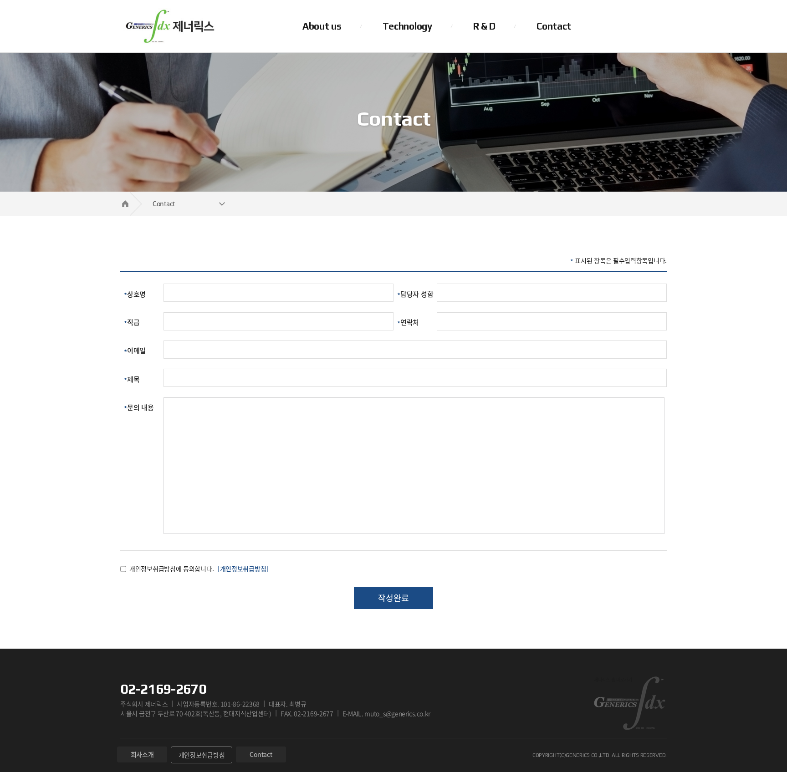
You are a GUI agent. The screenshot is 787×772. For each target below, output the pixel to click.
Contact (554, 26)
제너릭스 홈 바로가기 (168, 26)
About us (322, 26)
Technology (407, 26)
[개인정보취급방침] (243, 568)
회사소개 (142, 754)
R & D (484, 26)
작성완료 (393, 598)
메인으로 (125, 204)
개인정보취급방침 (202, 754)
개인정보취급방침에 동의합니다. (171, 568)
